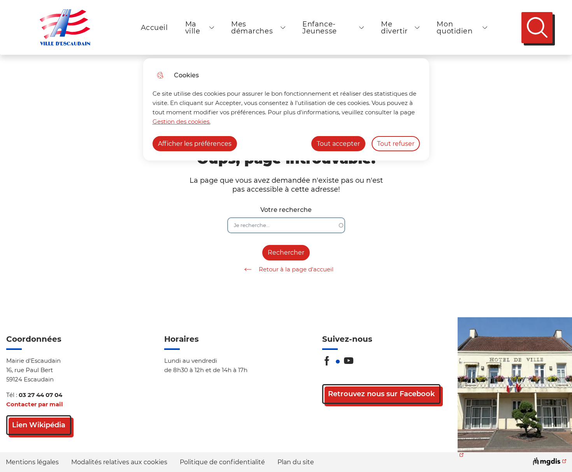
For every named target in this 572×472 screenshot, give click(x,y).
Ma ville (192, 27)
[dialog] (286, 109)
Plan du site (295, 462)
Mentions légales (32, 462)
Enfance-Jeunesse (319, 27)
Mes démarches (252, 27)
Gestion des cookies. (182, 121)
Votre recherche (286, 209)
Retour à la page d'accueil (296, 269)
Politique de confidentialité (222, 462)
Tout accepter (338, 143)
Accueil (154, 27)
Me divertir (394, 27)
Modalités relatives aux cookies (119, 462)
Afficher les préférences (195, 143)
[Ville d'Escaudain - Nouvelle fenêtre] (515, 385)
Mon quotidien (454, 27)
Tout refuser (395, 143)
